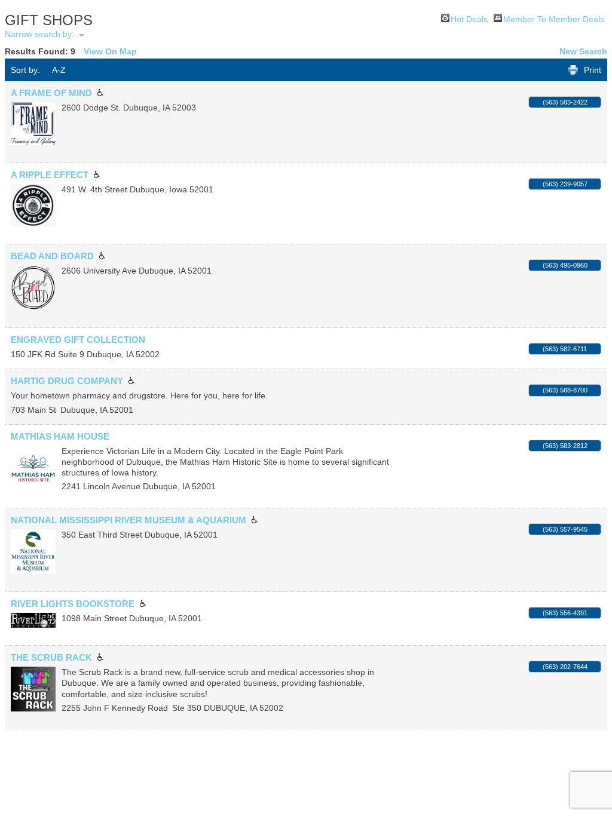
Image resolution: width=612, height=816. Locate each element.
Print (592, 70)
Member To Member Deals (553, 18)
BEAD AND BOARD (52, 256)
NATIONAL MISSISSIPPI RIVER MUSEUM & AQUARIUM (128, 520)
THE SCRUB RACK (51, 657)
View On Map (110, 51)
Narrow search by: (39, 34)
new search (583, 51)
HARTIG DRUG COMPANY (67, 381)
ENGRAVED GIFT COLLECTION (78, 340)
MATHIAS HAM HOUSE (60, 436)
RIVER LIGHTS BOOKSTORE (72, 604)
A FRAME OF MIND (51, 93)
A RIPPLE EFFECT (49, 175)
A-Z (59, 70)
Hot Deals (469, 18)
